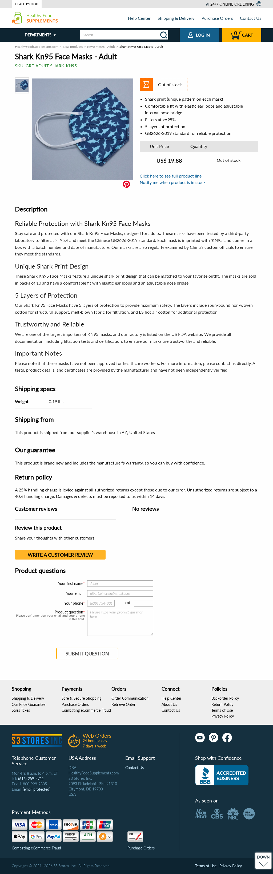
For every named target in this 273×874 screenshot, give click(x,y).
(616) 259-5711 (31, 778)
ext (127, 602)
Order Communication (129, 698)
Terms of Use (222, 710)
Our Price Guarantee (28, 704)
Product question (69, 612)
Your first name (70, 583)
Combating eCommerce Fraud (86, 710)
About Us (169, 704)
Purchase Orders (217, 18)
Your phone (73, 603)
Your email (74, 593)
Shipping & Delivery (176, 18)
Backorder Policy (225, 698)
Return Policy (222, 704)
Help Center (139, 18)
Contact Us (250, 18)
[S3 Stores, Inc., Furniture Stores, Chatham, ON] (221, 775)
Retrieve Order (123, 704)
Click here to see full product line (171, 175)
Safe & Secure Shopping (81, 698)
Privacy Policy (222, 716)
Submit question (87, 653)
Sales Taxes (21, 710)
